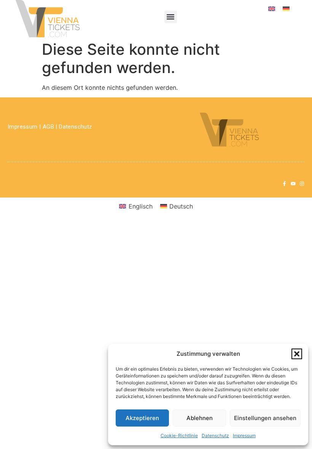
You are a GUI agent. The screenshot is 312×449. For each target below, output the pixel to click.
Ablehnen (199, 418)
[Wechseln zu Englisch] (271, 8)
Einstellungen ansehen (265, 418)
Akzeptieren (142, 418)
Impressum (244, 435)
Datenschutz (215, 435)
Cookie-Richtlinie (179, 435)
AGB (48, 126)
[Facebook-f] (284, 183)
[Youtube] (293, 183)
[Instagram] (301, 183)
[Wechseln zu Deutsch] (286, 8)
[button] (297, 354)
